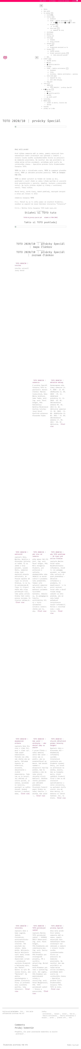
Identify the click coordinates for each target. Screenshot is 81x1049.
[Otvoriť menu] (36, 57)
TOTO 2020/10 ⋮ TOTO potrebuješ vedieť (39, 928)
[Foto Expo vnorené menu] (58, 28)
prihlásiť (20, 1034)
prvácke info (61, 1017)
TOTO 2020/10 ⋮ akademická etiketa (21, 741)
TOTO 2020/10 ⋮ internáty (21, 927)
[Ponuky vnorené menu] (53, 49)
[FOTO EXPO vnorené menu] (55, 76)
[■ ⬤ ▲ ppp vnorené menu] (52, 89)
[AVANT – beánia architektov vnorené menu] (70, 21)
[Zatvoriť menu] (41, 5)
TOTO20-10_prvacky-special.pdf (32, 217)
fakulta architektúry (50, 1016)
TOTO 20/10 (29, 1011)
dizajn (64, 1014)
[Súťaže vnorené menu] (53, 43)
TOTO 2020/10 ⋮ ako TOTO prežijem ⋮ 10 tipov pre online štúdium (57, 555)
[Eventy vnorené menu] (53, 17)
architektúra (47, 1014)
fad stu (72, 1014)
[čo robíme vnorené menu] (52, 13)
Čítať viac (20, 603)
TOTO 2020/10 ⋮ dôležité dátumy (57, 381)
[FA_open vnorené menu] (57, 24)
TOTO (21, 1011)
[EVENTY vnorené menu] (50, 59)
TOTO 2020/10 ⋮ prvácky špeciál (57, 927)
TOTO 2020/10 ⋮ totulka (21, 264)
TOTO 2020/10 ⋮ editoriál (21, 553)
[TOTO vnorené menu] (51, 38)
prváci (52, 1017)
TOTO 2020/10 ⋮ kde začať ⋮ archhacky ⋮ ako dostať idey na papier (39, 743)
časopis (56, 1014)
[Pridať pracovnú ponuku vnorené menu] (67, 53)
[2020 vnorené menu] (51, 85)
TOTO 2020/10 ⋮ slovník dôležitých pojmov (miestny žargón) (58, 742)
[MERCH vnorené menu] (49, 101)
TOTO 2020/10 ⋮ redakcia (39, 381)
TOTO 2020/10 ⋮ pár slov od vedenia (39, 554)
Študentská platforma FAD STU (15, 1045)
